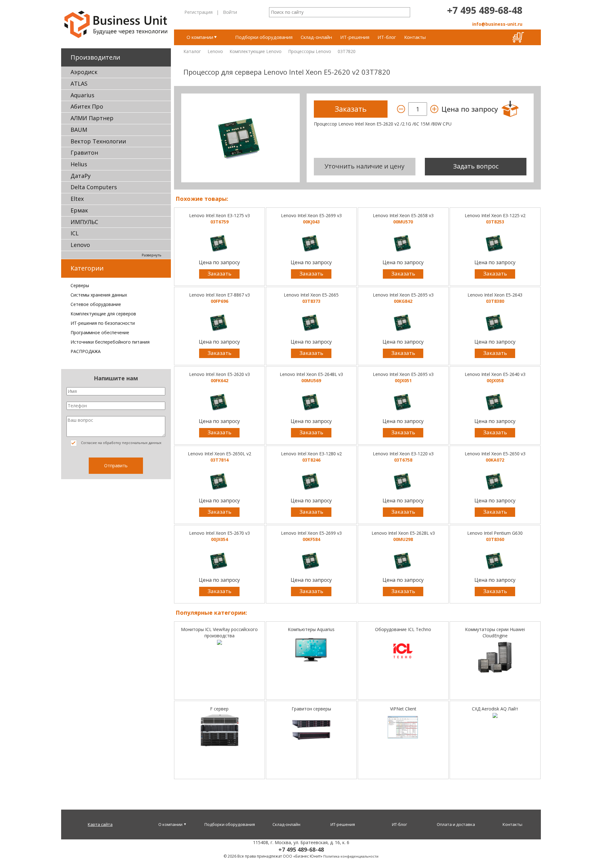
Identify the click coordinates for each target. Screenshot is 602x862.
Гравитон (84, 152)
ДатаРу (81, 175)
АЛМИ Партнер (92, 118)
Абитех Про (87, 106)
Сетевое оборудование (96, 304)
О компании (200, 37)
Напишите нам (116, 378)
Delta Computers (94, 187)
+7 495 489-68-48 (484, 10)
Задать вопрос (476, 166)
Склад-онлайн (316, 37)
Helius (79, 164)
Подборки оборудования (264, 37)
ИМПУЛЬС (84, 222)
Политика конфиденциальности (350, 856)
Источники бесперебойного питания (110, 342)
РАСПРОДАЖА (86, 351)
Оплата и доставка (456, 824)
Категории (87, 268)
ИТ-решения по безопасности (103, 323)
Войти (230, 12)
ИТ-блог (387, 37)
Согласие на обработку (120, 442)
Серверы (80, 285)
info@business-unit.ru (497, 24)
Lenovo (80, 245)
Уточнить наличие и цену (364, 166)
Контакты (415, 37)
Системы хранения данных (99, 295)
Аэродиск (84, 72)
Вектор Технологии (98, 141)
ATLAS (79, 83)
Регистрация (198, 12)
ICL (75, 233)
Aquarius (82, 95)
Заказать (219, 273)
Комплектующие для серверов (103, 314)
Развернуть (151, 255)
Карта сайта (100, 824)
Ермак (79, 210)
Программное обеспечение (100, 332)
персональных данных (141, 442)
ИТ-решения (354, 37)
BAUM (79, 129)
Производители (95, 57)
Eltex (77, 198)
